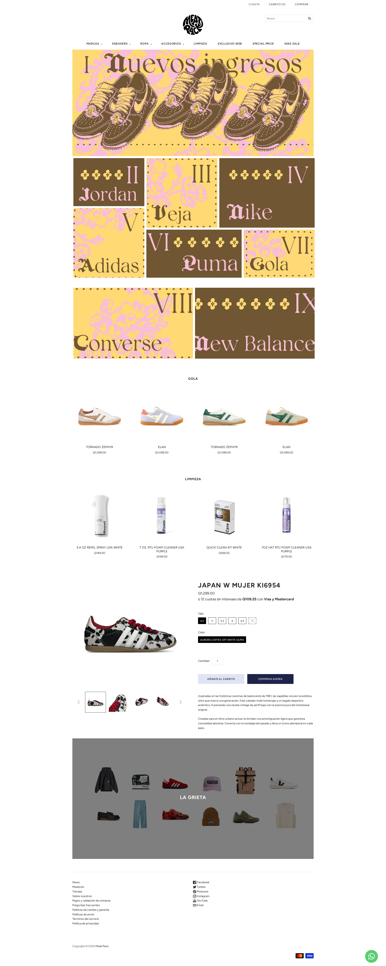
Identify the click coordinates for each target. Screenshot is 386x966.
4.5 (202, 620)
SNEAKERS (120, 43)
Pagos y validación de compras (91, 900)
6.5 (242, 620)
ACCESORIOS (171, 43)
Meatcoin (78, 887)
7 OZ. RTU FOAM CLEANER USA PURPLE (162, 549)
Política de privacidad (85, 923)
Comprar (301, 4)
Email (199, 905)
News (76, 882)
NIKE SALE (292, 43)
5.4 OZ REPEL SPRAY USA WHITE (100, 547)
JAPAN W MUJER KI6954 (239, 585)
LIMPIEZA (200, 43)
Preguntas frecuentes (86, 905)
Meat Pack (102, 946)
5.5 (222, 620)
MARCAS (92, 43)
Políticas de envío (83, 914)
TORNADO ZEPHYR (99, 447)
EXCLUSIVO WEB (230, 43)
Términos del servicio (85, 919)
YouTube (202, 900)
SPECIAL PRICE (263, 43)
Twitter (201, 887)
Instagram (202, 896)
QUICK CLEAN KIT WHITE (224, 547)
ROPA (144, 43)
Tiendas (77, 891)
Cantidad (203, 661)
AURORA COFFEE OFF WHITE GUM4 (222, 639)
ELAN (162, 447)
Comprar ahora (270, 678)
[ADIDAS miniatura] (95, 702)
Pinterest (202, 891)
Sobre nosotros (82, 896)
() (277, 4)
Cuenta (254, 4)
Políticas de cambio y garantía (90, 910)
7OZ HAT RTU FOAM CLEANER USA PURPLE (286, 549)
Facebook (202, 882)
